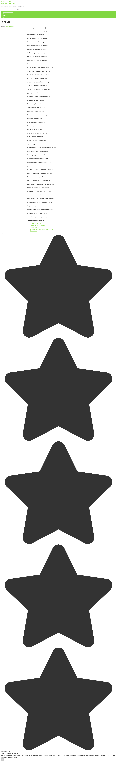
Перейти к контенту (6, 1)
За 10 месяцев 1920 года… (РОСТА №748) (41, 229)
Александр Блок (10, 26)
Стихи (4, 15)
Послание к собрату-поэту (37, 225)
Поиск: (3, 9)
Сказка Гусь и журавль (36, 223)
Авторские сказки (8, 14)
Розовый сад (33, 231)
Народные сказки (8, 12)
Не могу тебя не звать (36, 227)
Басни (4, 17)
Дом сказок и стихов (9, 3)
